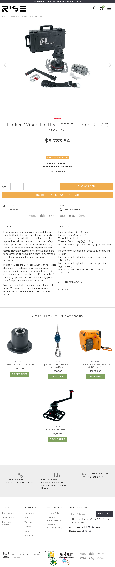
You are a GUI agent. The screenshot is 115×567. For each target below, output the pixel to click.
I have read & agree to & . (90, 520)
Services (29, 517)
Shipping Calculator (71, 282)
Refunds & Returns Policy (54, 518)
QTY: (4, 187)
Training (28, 522)
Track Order (8, 517)
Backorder (86, 186)
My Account (8, 513)
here (69, 166)
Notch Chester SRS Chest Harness (26, 554)
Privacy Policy (53, 513)
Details (7, 227)
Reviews (63, 289)
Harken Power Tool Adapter (19, 364)
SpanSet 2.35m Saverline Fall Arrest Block (57, 365)
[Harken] (57, 118)
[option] (57, 56)
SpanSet (58, 361)
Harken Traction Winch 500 (58, 429)
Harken (19, 361)
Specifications (67, 227)
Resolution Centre (7, 523)
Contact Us (30, 513)
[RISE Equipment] (14, 8)
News (27, 531)
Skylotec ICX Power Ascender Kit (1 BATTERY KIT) (95, 365)
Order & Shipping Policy (54, 526)
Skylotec (95, 361)
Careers (28, 526)
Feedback (30, 535)
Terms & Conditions (99, 519)
